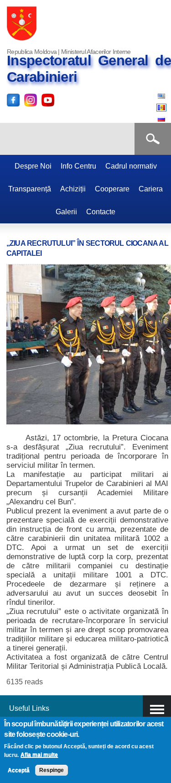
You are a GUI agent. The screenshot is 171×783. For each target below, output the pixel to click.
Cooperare (112, 189)
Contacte (100, 212)
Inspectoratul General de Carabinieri (89, 69)
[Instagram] (30, 101)
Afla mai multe (39, 754)
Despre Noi (33, 166)
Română (161, 107)
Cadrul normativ (131, 166)
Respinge (51, 770)
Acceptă (19, 770)
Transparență (29, 189)
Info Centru (78, 166)
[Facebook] (13, 101)
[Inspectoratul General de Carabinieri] (21, 39)
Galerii (66, 212)
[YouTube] (47, 101)
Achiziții (73, 189)
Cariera (151, 189)
